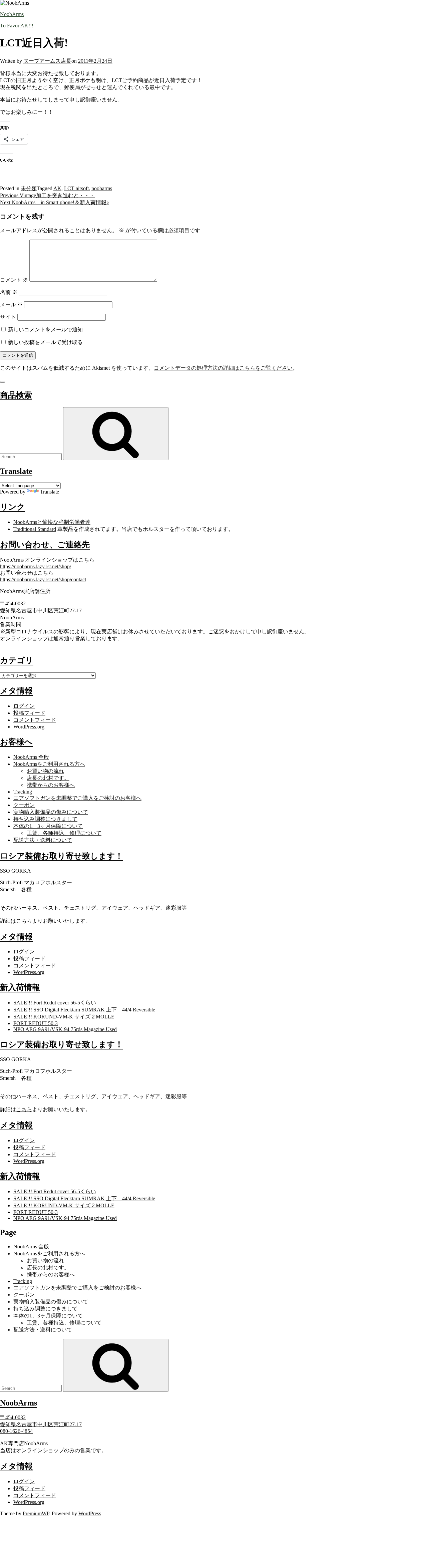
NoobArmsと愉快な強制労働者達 (51, 522)
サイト (8, 317)
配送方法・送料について (42, 840)
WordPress (89, 1513)
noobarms (101, 188)
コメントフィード (34, 720)
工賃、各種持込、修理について (64, 833)
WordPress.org (28, 726)
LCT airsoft (76, 188)
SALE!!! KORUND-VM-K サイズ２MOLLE (63, 1016)
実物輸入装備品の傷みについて (50, 812)
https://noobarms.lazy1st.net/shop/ (35, 566)
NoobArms (12, 14)
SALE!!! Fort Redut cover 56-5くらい (54, 1002)
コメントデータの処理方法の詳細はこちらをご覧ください (223, 368)
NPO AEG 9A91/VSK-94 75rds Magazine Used (65, 1029)
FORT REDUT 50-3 (35, 1023)
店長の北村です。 (48, 778)
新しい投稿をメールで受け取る (45, 342)
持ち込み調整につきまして (45, 819)
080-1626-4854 (16, 1431)
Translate (49, 492)
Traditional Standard (34, 529)
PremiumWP (36, 1513)
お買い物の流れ (45, 771)
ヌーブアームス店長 (47, 61)
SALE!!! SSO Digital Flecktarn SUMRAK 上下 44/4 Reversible (84, 1009)
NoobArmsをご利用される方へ (49, 764)
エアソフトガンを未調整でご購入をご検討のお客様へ (77, 798)
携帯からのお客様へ (51, 785)
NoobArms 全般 (31, 757)
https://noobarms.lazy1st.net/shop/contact (43, 579)
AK (57, 188)
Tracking (22, 792)
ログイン (24, 706)
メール (11, 304)
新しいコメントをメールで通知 (45, 329)
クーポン (24, 805)
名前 (8, 292)
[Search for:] (31, 456)
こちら (24, 921)
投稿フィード (29, 713)
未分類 (29, 188)
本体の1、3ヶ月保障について (48, 826)
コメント (14, 280)
